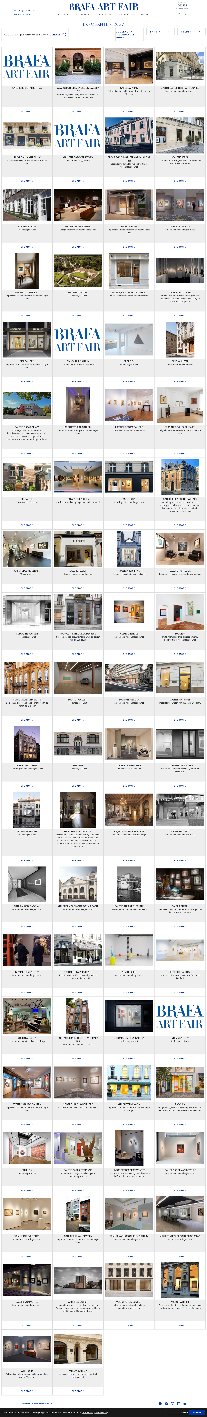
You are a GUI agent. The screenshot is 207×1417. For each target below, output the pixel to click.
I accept (197, 1412)
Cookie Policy (101, 1412)
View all (56, 34)
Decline (184, 1412)
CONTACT (145, 14)
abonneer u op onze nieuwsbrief (34, 1403)
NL (185, 14)
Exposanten (82, 14)
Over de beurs (125, 14)
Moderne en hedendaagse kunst (125, 34)
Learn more (87, 1412)
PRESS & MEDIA (103, 14)
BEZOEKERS (63, 14)
